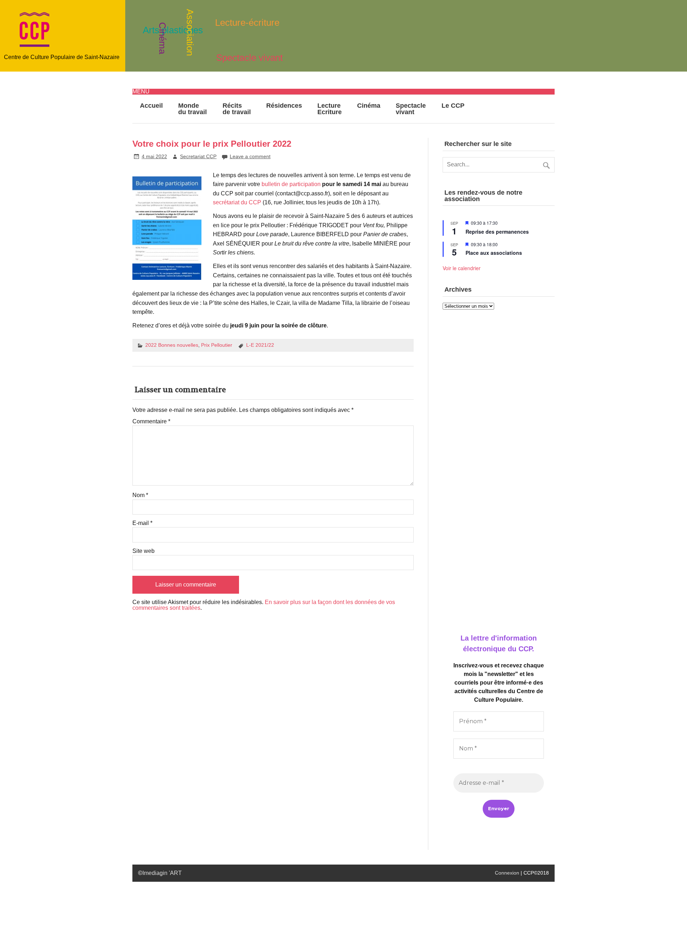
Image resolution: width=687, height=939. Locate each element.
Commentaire (151, 421)
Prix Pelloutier (216, 345)
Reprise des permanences (497, 231)
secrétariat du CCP (237, 202)
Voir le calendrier (462, 268)
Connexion (507, 873)
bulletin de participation (291, 184)
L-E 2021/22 (260, 345)
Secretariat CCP (198, 156)
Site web (143, 551)
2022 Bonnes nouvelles (171, 345)
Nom (140, 495)
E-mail (142, 523)
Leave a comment (250, 156)
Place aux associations (494, 252)
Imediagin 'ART (162, 873)
